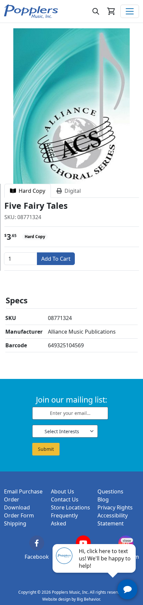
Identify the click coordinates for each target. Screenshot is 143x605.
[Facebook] (36, 542)
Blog (103, 499)
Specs (17, 300)
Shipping (15, 523)
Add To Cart (56, 258)
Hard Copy (30, 190)
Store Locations (70, 507)
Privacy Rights (115, 507)
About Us (62, 491)
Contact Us (64, 499)
